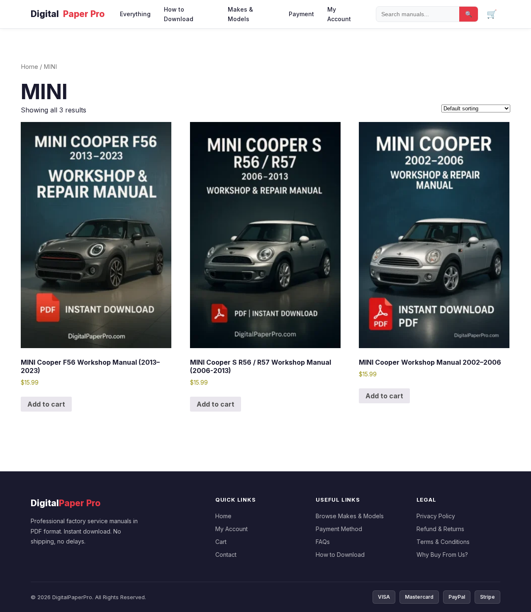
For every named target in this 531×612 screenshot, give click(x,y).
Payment (301, 13)
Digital (68, 14)
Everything (135, 13)
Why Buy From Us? (442, 554)
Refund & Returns (440, 528)
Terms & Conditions (443, 541)
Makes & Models (240, 14)
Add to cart (46, 404)
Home (29, 67)
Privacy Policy (436, 515)
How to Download (178, 14)
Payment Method (339, 528)
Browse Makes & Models (350, 515)
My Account (339, 14)
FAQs (323, 541)
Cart (221, 541)
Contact (225, 554)
